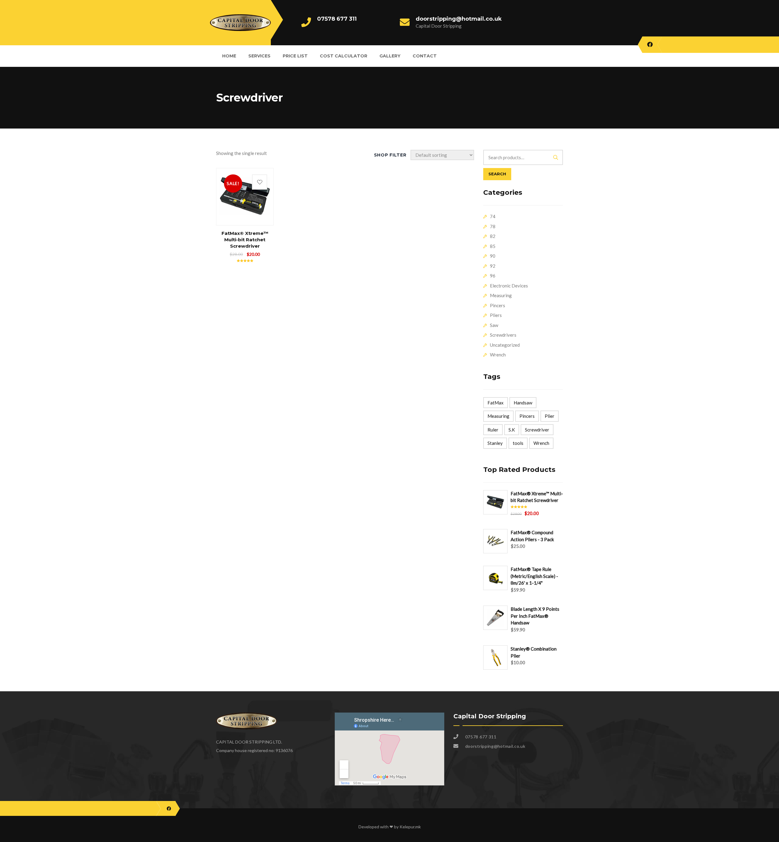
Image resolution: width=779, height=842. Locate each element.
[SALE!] (244, 174)
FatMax (495, 402)
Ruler (492, 429)
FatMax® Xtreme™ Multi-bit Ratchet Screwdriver (245, 239)
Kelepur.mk (410, 826)
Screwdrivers (503, 335)
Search (497, 173)
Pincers (497, 305)
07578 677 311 (337, 18)
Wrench (498, 354)
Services (259, 56)
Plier (549, 416)
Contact (425, 56)
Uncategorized (505, 345)
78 (492, 226)
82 (492, 236)
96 (492, 275)
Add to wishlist (259, 182)
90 (492, 256)
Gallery (389, 56)
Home (229, 56)
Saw (494, 325)
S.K (511, 429)
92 (492, 266)
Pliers (496, 315)
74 (492, 216)
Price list (295, 56)
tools (518, 443)
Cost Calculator (343, 56)
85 (492, 246)
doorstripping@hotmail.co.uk (459, 18)
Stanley (495, 443)
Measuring (501, 295)
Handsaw (523, 402)
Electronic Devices (509, 285)
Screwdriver (537, 429)
